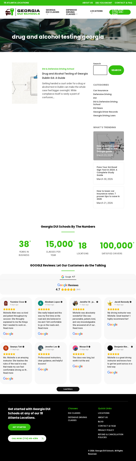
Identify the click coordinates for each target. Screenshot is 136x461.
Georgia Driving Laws (104, 115)
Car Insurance (100, 90)
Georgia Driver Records (105, 112)
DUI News (98, 108)
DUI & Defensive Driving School (58, 69)
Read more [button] (8, 328)
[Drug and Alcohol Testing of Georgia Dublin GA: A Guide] (24, 83)
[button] (19, 427)
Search (97, 63)
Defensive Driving (102, 94)
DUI (95, 98)
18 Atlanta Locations (16, 2)
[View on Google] (5, 303)
